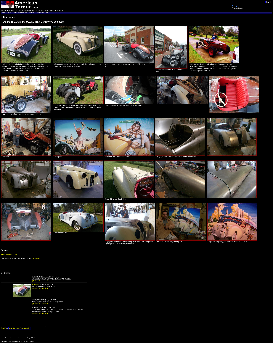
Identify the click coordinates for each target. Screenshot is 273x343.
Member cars (23, 12)
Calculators (40, 12)
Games (31, 12)
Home (4, 12)
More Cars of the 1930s (9, 254)
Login (14, 12)
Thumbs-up (36, 258)
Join (9, 12)
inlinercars (35, 284)
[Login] (3, 328)
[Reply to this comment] (40, 281)
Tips (46, 12)
